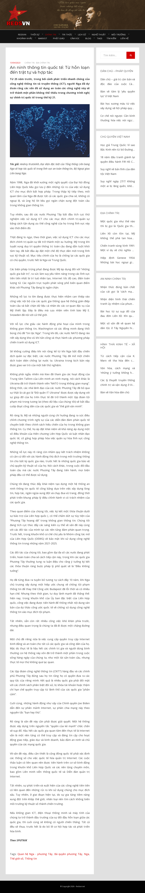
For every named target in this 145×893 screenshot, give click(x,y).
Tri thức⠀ (68, 34)
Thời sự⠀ (35, 34)
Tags (99, 38)
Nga (86, 854)
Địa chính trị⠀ (43, 62)
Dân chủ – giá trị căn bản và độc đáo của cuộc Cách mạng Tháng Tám (117, 82)
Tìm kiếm (111, 38)
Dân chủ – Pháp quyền (116, 71)
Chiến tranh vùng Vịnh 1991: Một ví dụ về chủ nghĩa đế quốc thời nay (117, 248)
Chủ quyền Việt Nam (115, 136)
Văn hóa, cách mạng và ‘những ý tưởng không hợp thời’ (117, 370)
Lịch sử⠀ (83, 34)
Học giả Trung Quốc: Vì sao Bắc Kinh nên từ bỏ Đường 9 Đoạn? (117, 147)
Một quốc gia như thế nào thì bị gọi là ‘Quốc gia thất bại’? (117, 224)
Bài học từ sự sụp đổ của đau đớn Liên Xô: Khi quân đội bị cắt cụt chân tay (117, 314)
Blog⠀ (89, 38)
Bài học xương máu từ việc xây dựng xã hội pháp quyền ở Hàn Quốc (117, 106)
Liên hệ (124, 38)
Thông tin (31, 858)
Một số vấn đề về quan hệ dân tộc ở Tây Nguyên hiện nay (117, 326)
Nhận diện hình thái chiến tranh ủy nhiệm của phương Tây (117, 301)
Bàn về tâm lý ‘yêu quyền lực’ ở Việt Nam (117, 94)
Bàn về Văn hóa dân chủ (114, 392)
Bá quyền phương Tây (68, 854)
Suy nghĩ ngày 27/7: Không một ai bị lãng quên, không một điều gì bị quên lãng (117, 184)
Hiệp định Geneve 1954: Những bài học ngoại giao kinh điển (117, 260)
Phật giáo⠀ (59, 38)
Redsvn (22, 34)
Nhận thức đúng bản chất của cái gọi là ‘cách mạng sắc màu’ (117, 289)
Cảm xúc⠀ (75, 38)
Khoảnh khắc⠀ (25, 38)
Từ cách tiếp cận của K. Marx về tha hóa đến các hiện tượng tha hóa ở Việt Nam (117, 358)
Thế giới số (16, 858)
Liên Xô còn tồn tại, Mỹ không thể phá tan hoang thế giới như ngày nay (117, 236)
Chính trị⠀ (51, 34)
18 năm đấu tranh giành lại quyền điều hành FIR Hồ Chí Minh (117, 159)
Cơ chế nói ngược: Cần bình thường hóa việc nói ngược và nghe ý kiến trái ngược (117, 118)
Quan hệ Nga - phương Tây (35, 854)
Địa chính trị (109, 213)
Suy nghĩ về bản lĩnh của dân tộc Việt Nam (117, 171)
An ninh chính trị (113, 278)
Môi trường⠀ (119, 34)
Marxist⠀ (43, 38)
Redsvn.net (80, 886)
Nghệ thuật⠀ (99, 34)
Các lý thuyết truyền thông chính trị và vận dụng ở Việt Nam (117, 382)
